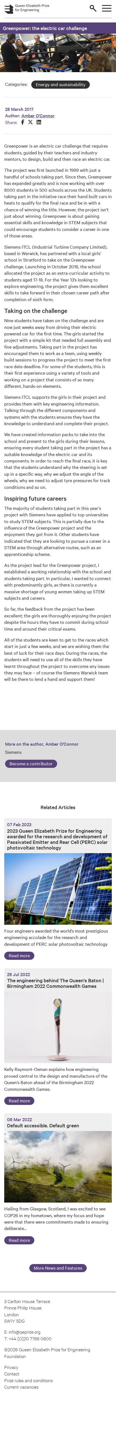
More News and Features (58, 1268)
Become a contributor (31, 763)
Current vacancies (21, 1386)
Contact (11, 1373)
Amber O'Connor (38, 115)
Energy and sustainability (60, 84)
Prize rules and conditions (28, 1380)
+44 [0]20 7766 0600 (30, 1338)
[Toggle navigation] (107, 8)
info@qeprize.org (25, 1331)
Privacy (11, 1367)
